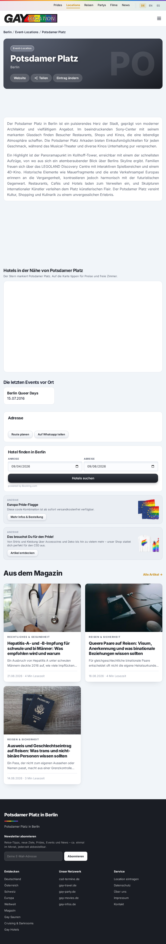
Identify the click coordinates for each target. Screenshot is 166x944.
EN (150, 5)
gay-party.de (67, 891)
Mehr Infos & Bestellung (27, 517)
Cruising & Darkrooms (19, 923)
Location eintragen (126, 879)
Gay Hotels (11, 929)
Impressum (121, 898)
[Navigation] (159, 18)
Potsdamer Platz (54, 32)
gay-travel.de (68, 885)
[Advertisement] (83, 103)
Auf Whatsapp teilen (51, 434)
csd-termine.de (69, 879)
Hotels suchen (83, 478)
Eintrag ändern (68, 78)
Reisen (88, 5)
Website (20, 78)
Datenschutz (122, 885)
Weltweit (10, 904)
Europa (9, 898)
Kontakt (119, 904)
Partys (102, 5)
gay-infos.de (67, 904)
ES (158, 5)
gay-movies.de (69, 898)
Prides (58, 5)
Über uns (120, 891)
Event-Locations (26, 32)
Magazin (10, 910)
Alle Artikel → (153, 574)
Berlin (7, 32)
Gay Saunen (12, 917)
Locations (73, 5)
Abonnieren (76, 856)
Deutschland (12, 879)
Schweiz (10, 891)
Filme (114, 5)
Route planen (20, 434)
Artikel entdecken (23, 553)
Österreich (11, 885)
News (126, 5)
